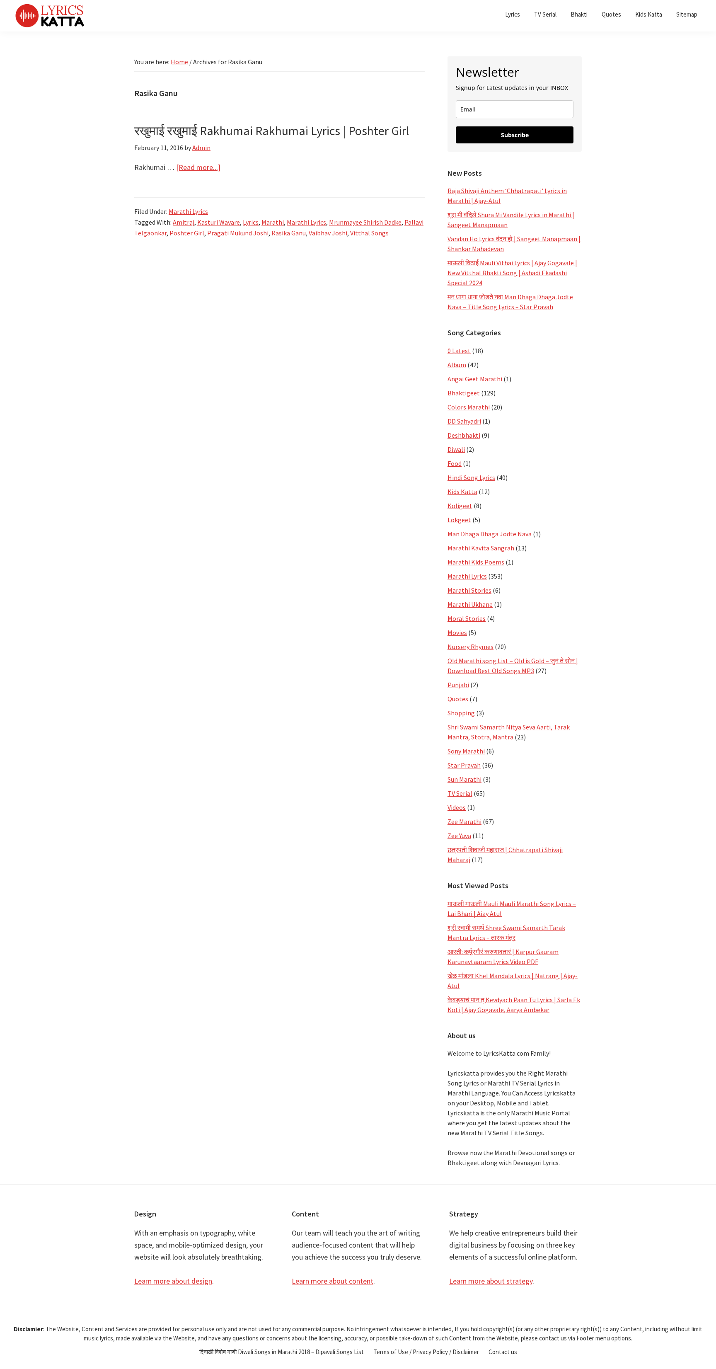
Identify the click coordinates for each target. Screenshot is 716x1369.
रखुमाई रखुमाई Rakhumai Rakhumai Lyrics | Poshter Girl (271, 130)
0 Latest (459, 350)
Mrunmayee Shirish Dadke (365, 222)
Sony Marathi (466, 751)
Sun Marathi (464, 779)
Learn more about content (332, 1281)
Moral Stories (467, 618)
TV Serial (460, 793)
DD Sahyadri (464, 421)
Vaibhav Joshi (328, 233)
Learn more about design (173, 1281)
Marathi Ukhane (470, 604)
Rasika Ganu (288, 233)
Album (457, 365)
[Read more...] (198, 167)
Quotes (458, 699)
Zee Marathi (464, 821)
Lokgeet (459, 520)
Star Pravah (464, 765)
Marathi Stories (469, 590)
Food (455, 463)
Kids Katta (462, 491)
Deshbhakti (464, 435)
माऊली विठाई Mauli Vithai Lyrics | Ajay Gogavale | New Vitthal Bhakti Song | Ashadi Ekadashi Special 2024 (512, 273)
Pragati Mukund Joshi (237, 233)
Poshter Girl (186, 233)
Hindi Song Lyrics (471, 477)
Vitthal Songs (369, 233)
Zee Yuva (459, 835)
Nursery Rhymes (470, 646)
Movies (457, 632)
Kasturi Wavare (218, 222)
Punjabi (458, 685)
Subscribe (515, 135)
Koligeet (460, 506)
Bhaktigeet (464, 393)
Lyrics (251, 222)
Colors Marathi (469, 407)
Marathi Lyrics (188, 211)
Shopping (461, 713)
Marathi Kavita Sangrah (481, 548)
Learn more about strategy (490, 1281)
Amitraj (183, 222)
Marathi (272, 222)
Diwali (456, 449)
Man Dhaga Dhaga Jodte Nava (490, 534)
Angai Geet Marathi (475, 379)
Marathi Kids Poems (476, 562)
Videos (457, 807)
